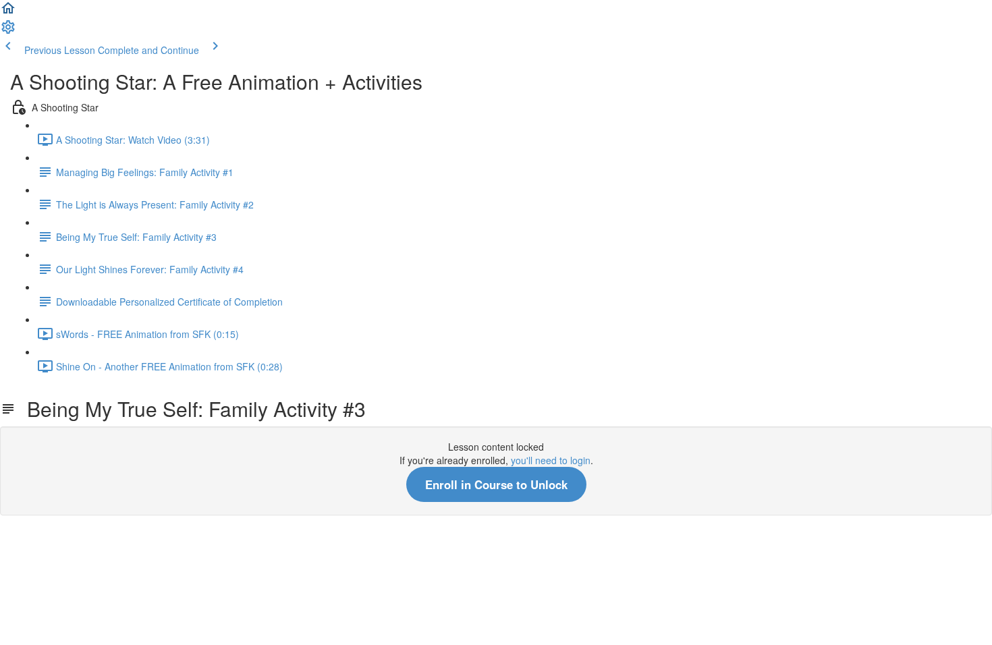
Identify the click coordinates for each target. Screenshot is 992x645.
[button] (8, 12)
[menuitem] (8, 31)
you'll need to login (550, 460)
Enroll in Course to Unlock (496, 484)
